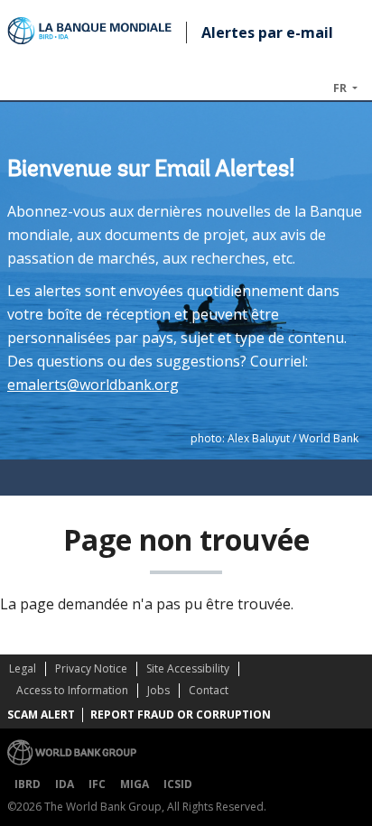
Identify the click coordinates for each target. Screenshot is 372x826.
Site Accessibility (187, 668)
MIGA (134, 784)
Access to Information (72, 690)
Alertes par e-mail (267, 32)
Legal (22, 668)
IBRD (27, 784)
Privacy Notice (91, 668)
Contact (208, 690)
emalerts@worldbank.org (93, 384)
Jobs (158, 690)
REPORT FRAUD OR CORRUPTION (180, 714)
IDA (64, 784)
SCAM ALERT (41, 714)
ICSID (177, 784)
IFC (97, 784)
